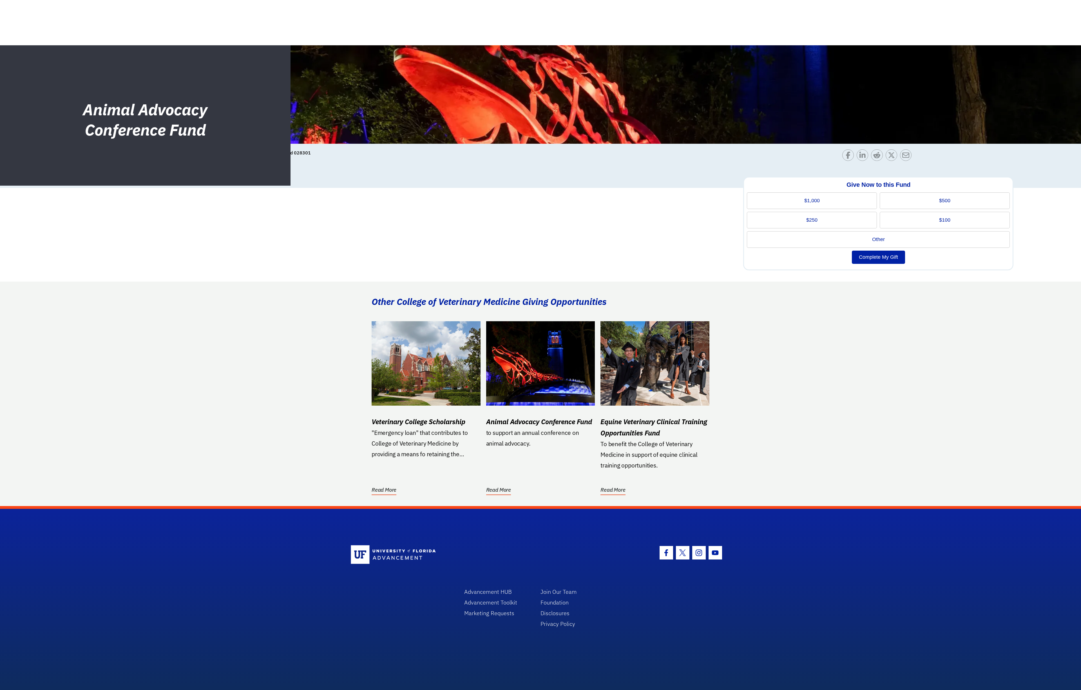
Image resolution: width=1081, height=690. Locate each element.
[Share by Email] (907, 156)
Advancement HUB (488, 591)
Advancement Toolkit (490, 602)
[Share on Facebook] (849, 156)
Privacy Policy (557, 624)
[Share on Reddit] (878, 156)
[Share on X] (893, 156)
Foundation (554, 602)
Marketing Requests (489, 613)
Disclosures (554, 613)
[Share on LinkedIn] (864, 156)
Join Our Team (558, 591)
